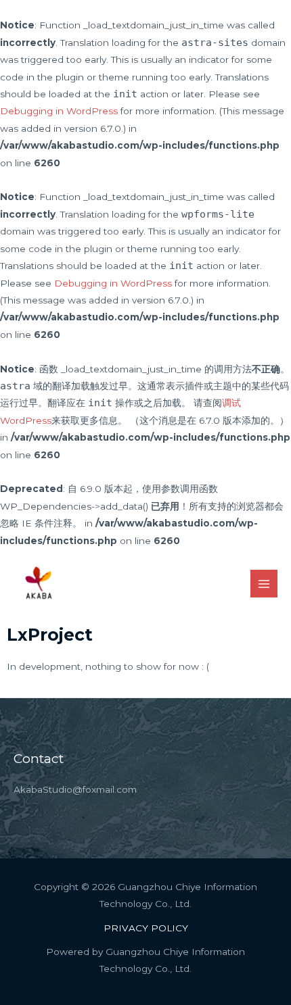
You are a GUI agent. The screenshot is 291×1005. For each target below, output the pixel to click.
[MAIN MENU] (264, 583)
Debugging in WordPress (59, 110)
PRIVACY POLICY (146, 928)
